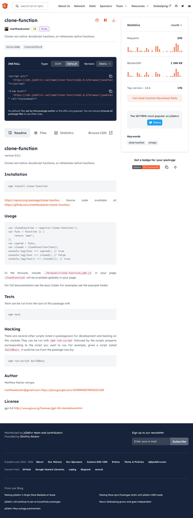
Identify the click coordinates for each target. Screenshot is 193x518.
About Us (64, 6)
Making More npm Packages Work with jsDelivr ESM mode (131, 494)
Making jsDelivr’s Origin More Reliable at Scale (30, 494)
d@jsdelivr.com (157, 461)
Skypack (86, 469)
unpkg (72, 469)
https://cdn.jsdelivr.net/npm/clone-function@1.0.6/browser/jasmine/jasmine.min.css (75, 95)
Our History (55, 461)
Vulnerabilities (33, 46)
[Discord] (189, 6)
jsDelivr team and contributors (43, 432)
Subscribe (179, 441)
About (39, 461)
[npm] (105, 20)
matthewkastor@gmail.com (22, 390)
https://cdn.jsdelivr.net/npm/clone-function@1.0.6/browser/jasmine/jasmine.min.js (74, 80)
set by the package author (40, 110)
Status (116, 461)
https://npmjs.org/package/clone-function (32, 200)
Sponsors (106, 6)
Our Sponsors (74, 461)
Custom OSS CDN (97, 461)
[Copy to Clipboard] (111, 76)
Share (157, 122)
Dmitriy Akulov (29, 436)
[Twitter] (183, 6)
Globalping (160, 6)
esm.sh (99, 469)
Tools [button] (119, 6)
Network (79, 6)
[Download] (113, 20)
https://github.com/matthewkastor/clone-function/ (37, 204)
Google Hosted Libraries (49, 469)
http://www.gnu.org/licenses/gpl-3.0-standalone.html (48, 408)
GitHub (27, 469)
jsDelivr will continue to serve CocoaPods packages (33, 501)
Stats (92, 6)
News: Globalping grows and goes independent (125, 501)
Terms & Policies (134, 461)
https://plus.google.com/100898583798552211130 (72, 390)
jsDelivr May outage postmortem (23, 508)
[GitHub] (176, 6)
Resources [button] (138, 6)
